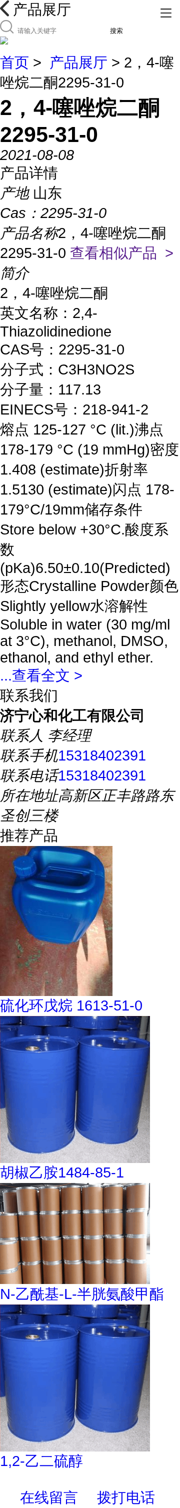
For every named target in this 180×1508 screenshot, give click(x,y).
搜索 (116, 30)
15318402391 (102, 756)
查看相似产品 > (122, 253)
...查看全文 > (41, 676)
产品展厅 (79, 62)
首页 (14, 62)
